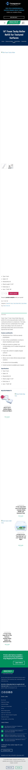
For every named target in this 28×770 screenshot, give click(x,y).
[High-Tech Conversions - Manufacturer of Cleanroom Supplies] (14, 23)
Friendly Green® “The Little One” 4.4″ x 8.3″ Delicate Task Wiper (21, 537)
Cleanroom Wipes (5, 702)
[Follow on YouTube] (11, 692)
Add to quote (13, 293)
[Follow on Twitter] (5, 692)
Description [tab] (3, 314)
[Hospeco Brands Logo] (14, 4)
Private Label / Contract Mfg (7, 719)
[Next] (24, 107)
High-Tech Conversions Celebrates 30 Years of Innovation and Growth (15, 740)
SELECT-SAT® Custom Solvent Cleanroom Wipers (7, 409)
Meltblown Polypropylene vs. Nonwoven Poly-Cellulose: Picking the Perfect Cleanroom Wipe (15, 735)
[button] (5, 23)
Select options (7, 416)
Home (3, 41)
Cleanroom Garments (6, 712)
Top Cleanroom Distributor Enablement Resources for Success (13, 727)
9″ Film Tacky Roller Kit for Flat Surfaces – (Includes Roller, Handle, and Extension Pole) (21, 510)
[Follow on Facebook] (2, 692)
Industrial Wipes (4, 704)
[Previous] (3, 107)
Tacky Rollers (17, 41)
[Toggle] (26, 702)
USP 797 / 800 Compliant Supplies (9, 714)
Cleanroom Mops (9, 41)
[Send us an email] (7, 692)
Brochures (3, 700)
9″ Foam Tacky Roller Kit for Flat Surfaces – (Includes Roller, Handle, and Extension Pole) (7, 637)
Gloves (2, 708)
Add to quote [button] (7, 644)
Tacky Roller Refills (17, 303)
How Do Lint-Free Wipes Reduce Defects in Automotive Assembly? (14, 731)
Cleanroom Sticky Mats (6, 706)
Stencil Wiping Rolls (5, 710)
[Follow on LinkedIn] (9, 692)
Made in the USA (6, 305)
